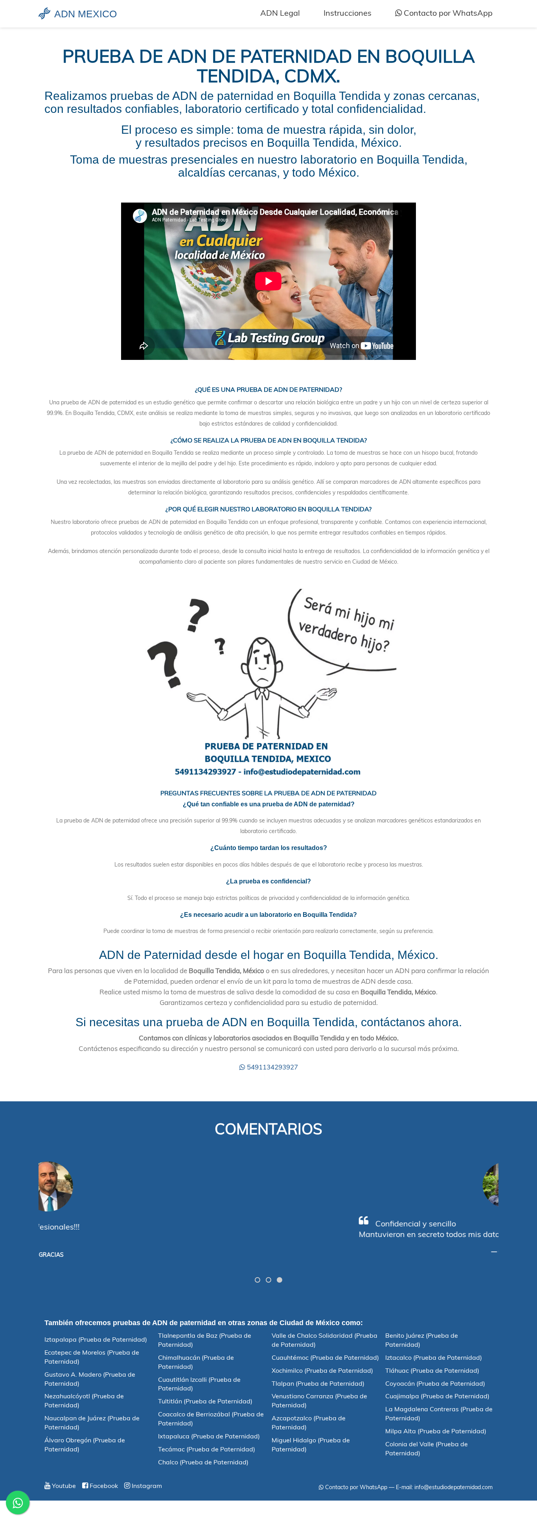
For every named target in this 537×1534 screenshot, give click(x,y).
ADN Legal (280, 13)
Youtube (63, 1486)
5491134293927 (271, 1067)
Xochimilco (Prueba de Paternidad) (322, 1370)
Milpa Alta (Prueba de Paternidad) (435, 1431)
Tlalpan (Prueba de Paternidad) (318, 1383)
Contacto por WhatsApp (447, 13)
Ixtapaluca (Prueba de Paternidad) (209, 1436)
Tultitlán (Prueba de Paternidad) (205, 1401)
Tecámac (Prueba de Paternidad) (206, 1449)
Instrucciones (347, 13)
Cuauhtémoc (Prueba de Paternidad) (325, 1357)
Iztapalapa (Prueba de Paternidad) (95, 1339)
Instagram (146, 1486)
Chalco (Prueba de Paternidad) (203, 1462)
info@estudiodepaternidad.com (453, 1487)
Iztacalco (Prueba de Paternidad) (433, 1357)
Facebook (103, 1486)
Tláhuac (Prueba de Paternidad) (432, 1370)
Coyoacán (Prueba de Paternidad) (435, 1383)
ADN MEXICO (85, 13)
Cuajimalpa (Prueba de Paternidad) (437, 1396)
